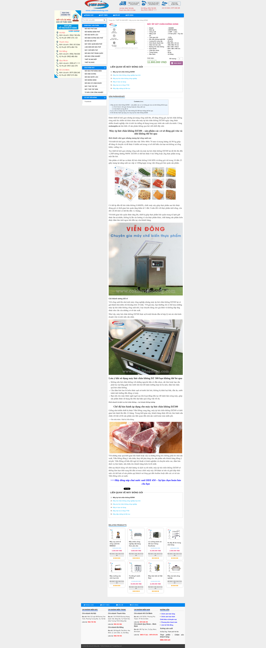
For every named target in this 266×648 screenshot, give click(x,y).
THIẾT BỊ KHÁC (90, 62)
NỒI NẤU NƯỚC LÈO (91, 35)
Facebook (88, 101)
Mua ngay (178, 63)
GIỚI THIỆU (104, 15)
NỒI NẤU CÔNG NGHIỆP (92, 56)
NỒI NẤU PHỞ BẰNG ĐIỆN (93, 71)
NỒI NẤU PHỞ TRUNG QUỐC (94, 53)
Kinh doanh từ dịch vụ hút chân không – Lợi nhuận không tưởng (132, 402)
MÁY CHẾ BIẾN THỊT (91, 50)
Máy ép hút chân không (121, 130)
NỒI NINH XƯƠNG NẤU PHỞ (94, 38)
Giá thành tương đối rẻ (120, 109)
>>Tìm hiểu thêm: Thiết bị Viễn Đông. (121, 419)
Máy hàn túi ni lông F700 (121, 85)
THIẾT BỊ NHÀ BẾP (122, 20)
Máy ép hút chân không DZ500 (124, 72)
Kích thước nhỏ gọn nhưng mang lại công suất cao (128, 107)
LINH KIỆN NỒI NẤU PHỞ (93, 47)
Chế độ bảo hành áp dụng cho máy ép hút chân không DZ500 (129, 112)
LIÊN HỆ (117, 15)
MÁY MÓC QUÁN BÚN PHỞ (93, 44)
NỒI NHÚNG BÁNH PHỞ (92, 32)
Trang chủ (89, 15)
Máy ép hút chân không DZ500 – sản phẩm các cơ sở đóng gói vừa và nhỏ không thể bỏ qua (138, 105)
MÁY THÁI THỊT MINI (91, 89)
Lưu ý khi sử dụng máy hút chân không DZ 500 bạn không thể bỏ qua (131, 111)
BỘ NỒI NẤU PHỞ (90, 41)
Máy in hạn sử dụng (119, 82)
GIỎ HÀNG (130, 15)
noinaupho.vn (114, 126)
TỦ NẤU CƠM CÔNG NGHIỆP (94, 92)
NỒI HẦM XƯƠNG (90, 74)
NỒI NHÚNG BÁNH (90, 80)
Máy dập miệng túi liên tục (121, 88)
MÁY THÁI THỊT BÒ (91, 86)
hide (141, 101)
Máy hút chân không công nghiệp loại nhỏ (126, 75)
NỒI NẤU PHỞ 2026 (91, 28)
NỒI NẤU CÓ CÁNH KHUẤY (93, 83)
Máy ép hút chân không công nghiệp (125, 78)
